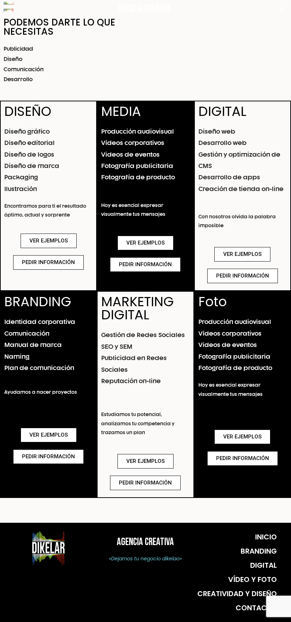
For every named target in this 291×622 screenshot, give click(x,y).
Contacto (256, 608)
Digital (263, 565)
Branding (259, 551)
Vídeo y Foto (252, 579)
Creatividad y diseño (237, 594)
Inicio (266, 537)
